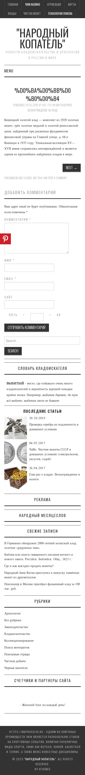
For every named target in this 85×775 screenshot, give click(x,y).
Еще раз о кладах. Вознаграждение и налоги (54, 476)
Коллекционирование (19, 640)
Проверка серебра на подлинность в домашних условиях (53, 426)
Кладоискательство (17, 633)
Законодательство (16, 627)
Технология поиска (60, 13)
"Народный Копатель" (43, 38)
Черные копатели (16, 668)
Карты (72, 4)
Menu (8, 71)
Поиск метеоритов (16, 647)
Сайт (8, 297)
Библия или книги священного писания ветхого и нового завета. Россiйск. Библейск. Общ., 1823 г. (38, 556)
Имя (9, 260)
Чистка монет (32, 13)
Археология (12, 613)
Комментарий (17, 219)
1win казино (32, 4)
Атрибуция (54, 4)
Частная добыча (15, 661)
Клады (12, 13)
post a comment (57, 178)
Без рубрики (12, 620)
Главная (13, 4)
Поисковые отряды (17, 654)
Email (10, 278)
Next (71, 167)
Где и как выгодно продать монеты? (28, 566)
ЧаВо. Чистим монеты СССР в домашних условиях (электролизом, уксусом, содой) (54, 454)
